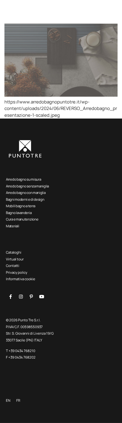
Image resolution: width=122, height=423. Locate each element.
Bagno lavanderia (18, 212)
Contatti (12, 265)
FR (18, 400)
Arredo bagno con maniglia (26, 192)
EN (8, 400)
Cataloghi (13, 252)
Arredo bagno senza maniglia (27, 186)
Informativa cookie (20, 279)
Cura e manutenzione (22, 219)
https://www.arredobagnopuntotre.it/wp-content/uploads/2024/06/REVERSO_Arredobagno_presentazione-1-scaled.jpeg (60, 108)
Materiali (12, 226)
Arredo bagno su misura (23, 179)
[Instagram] (20, 296)
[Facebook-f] (10, 296)
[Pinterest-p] (31, 296)
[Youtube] (41, 296)
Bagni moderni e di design (25, 199)
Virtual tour (15, 259)
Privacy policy (16, 272)
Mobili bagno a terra (20, 206)
